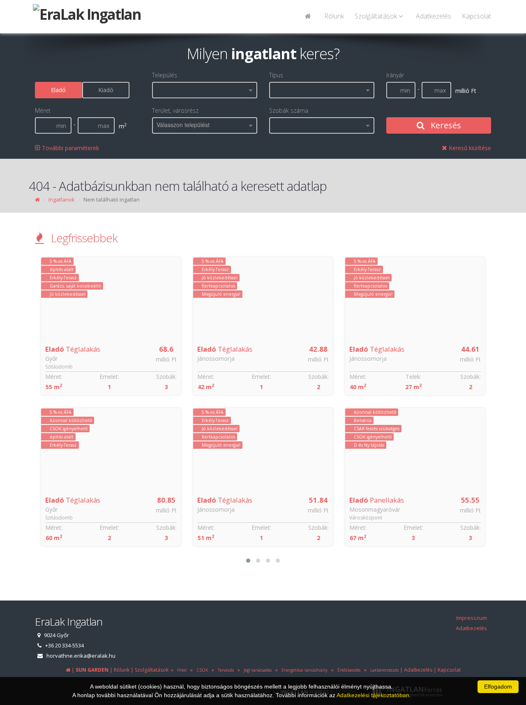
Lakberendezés (383, 670)
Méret (43, 110)
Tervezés (224, 670)
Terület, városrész (175, 110)
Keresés (445, 125)
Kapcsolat (476, 16)
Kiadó (105, 90)
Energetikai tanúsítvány (303, 670)
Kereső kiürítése (469, 148)
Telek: (413, 376)
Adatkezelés (433, 16)
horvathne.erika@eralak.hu (80, 655)
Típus (276, 75)
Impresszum (471, 618)
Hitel (181, 670)
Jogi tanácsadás (256, 670)
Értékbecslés (347, 670)
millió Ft (166, 359)
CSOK (201, 670)
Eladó (58, 90)
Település (164, 75)
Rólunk (334, 16)
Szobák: (166, 376)
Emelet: (109, 376)
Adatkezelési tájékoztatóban (373, 695)
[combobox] (204, 90)
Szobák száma (288, 110)
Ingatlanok (61, 199)
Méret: (53, 376)
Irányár (395, 75)
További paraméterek (69, 148)
